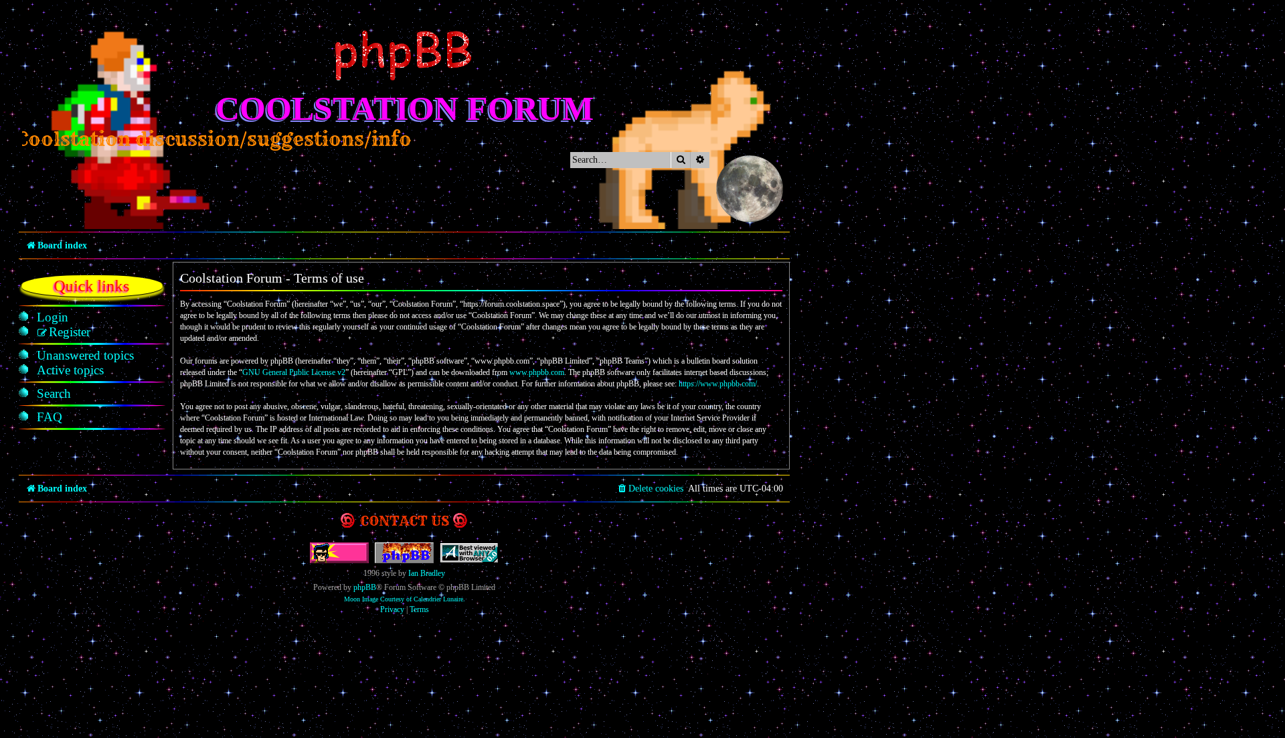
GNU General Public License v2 (293, 372)
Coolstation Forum (405, 108)
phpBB (364, 587)
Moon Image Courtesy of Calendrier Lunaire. (404, 599)
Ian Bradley (426, 573)
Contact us (404, 520)
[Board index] (404, 55)
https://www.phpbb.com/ (718, 383)
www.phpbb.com (536, 372)
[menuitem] (52, 317)
